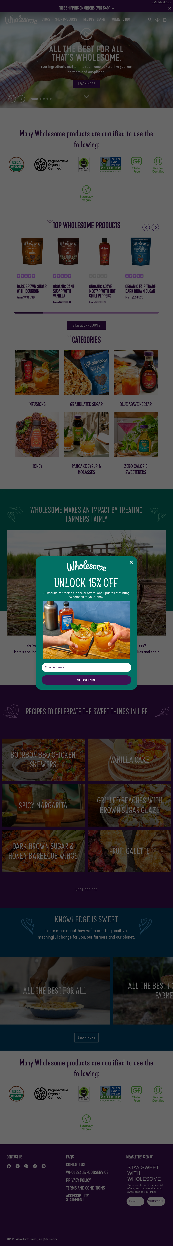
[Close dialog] (131, 562)
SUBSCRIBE (86, 680)
